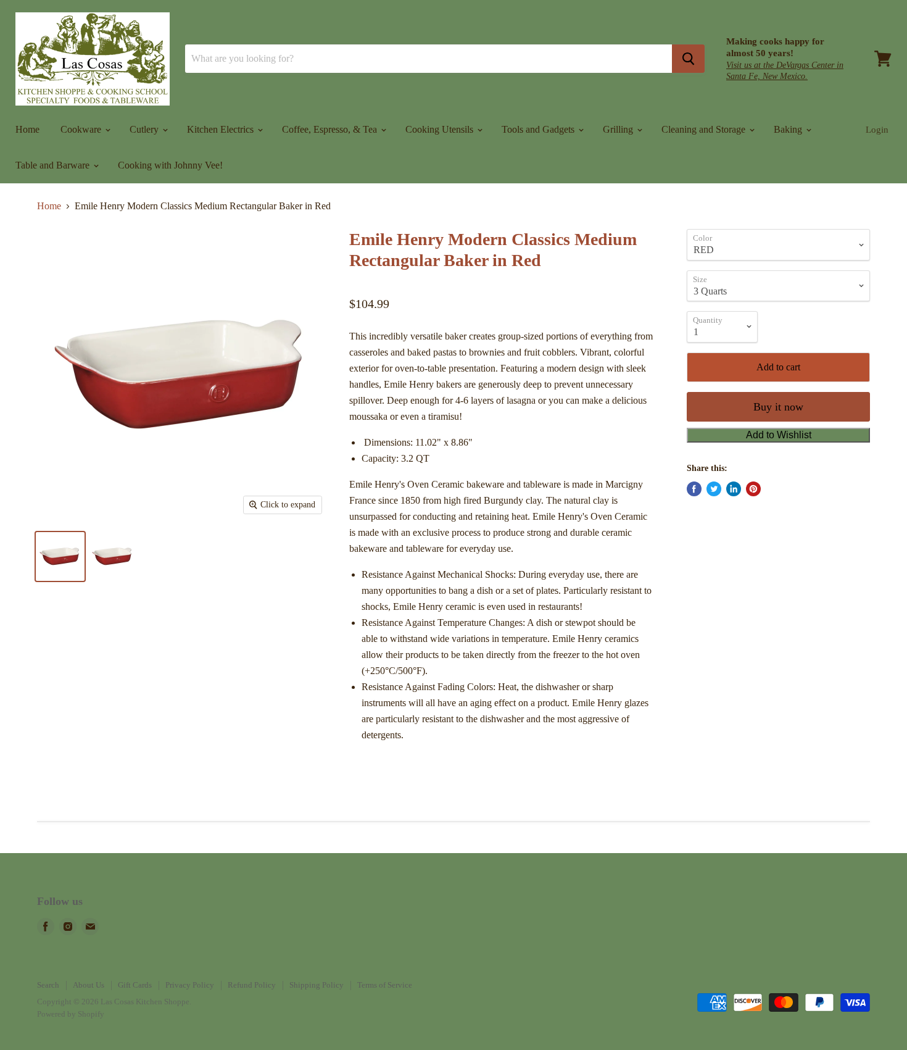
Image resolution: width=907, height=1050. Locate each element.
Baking (789, 129)
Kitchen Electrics (221, 129)
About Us (88, 985)
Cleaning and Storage (704, 129)
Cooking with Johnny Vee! (170, 165)
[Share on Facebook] (694, 488)
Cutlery (145, 129)
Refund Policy (252, 985)
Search (48, 985)
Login (877, 130)
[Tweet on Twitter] (713, 488)
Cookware (82, 129)
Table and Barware (53, 165)
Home (27, 129)
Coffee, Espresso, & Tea (330, 129)
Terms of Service (384, 985)
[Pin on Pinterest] (753, 488)
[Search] (688, 58)
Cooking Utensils (440, 129)
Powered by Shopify (70, 1014)
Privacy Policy (189, 985)
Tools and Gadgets (539, 129)
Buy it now (778, 407)
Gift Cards (135, 985)
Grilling (619, 129)
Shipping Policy (316, 985)
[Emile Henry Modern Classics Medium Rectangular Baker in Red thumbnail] (60, 556)
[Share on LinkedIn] (733, 488)
